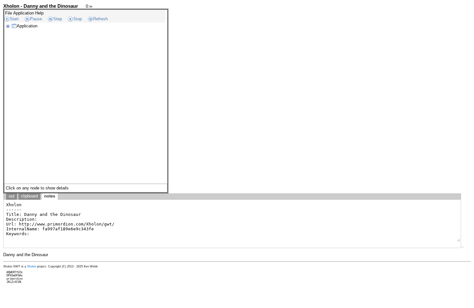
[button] (462, 246)
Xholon (31, 266)
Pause (36, 18)
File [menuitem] (8, 13)
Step (57, 18)
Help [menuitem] (39, 13)
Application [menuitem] (23, 13)
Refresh (100, 18)
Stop (77, 18)
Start (14, 18)
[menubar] (24, 13)
